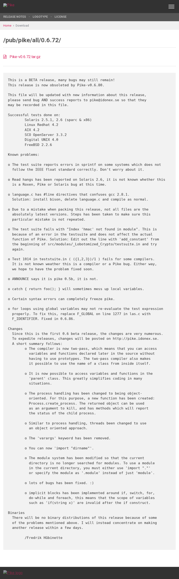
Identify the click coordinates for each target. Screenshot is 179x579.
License (60, 16)
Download (22, 25)
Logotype (40, 16)
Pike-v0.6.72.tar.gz (25, 57)
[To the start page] (13, 573)
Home (7, 25)
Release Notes (14, 16)
